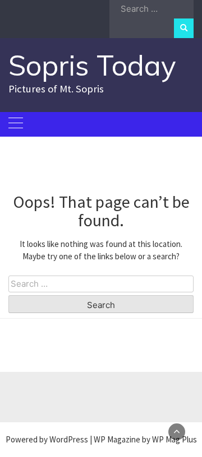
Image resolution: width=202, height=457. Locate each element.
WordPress (68, 439)
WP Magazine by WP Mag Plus (145, 439)
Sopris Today (92, 65)
